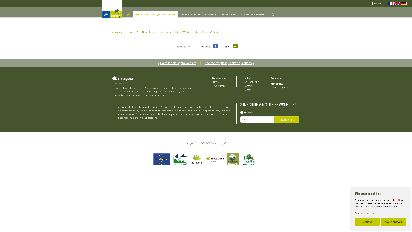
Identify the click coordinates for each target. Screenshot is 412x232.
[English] (397, 3)
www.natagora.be (280, 87)
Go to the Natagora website (178, 63)
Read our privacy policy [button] (366, 213)
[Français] (391, 3)
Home (215, 81)
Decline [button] (367, 222)
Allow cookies (393, 222)
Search (248, 89)
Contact (377, 3)
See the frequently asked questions (228, 63)
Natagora (248, 112)
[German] (404, 3)
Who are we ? (251, 81)
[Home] (128, 14)
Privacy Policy (219, 85)
